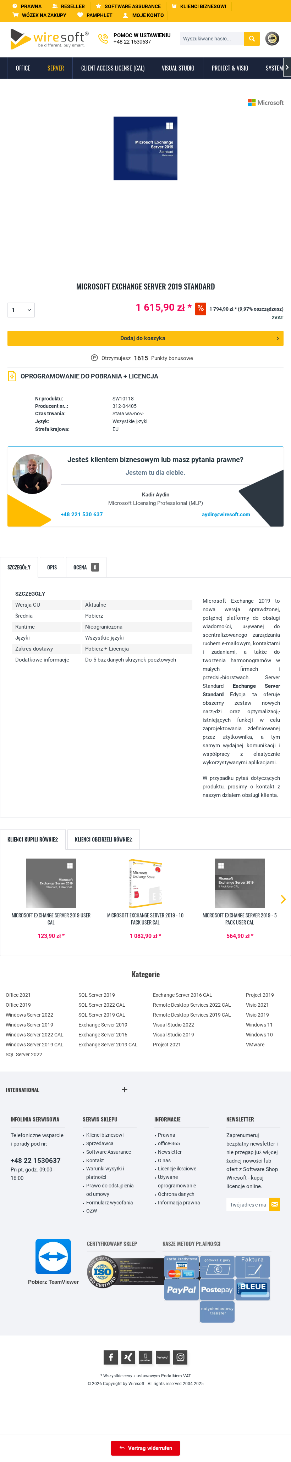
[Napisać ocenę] (145, 294)
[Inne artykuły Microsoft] (266, 102)
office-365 (169, 1143)
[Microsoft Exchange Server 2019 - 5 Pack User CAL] (240, 883)
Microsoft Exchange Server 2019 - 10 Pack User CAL (145, 919)
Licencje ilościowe (177, 1168)
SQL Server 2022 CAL (101, 1005)
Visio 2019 (257, 1015)
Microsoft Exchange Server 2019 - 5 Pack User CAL (240, 919)
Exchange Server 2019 (102, 1025)
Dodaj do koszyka (142, 338)
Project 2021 (167, 1044)
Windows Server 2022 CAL (35, 1035)
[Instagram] (180, 1357)
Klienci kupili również (32, 839)
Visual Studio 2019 (173, 1035)
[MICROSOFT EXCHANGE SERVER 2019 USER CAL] (51, 883)
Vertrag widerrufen (150, 1448)
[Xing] (128, 1357)
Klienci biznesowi (104, 1135)
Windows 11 (259, 1025)
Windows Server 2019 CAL (35, 1044)
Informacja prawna (179, 1202)
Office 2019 (18, 1005)
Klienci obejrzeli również (103, 839)
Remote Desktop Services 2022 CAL (192, 1005)
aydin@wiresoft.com (226, 514)
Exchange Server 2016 (102, 1035)
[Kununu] (163, 1357)
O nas (164, 1160)
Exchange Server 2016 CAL (182, 995)
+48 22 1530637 (36, 1161)
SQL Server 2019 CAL (101, 1015)
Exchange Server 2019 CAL (108, 1044)
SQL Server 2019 (96, 995)
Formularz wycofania (109, 1202)
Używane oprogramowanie (177, 1181)
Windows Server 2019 (29, 1025)
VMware (255, 1044)
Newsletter (170, 1152)
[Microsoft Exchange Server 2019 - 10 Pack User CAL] (145, 883)
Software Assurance (108, 1152)
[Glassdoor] (145, 1357)
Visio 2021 (257, 1005)
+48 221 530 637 (82, 514)
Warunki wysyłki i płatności (105, 1173)
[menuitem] (39, 15)
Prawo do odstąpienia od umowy (110, 1190)
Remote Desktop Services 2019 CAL (192, 1015)
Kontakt (95, 1160)
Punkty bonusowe (172, 358)
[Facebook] (111, 1357)
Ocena (85, 567)
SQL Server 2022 (24, 1054)
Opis (52, 567)
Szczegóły (19, 567)
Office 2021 (18, 995)
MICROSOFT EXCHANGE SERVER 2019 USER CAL (51, 919)
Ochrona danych (176, 1194)
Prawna (166, 1135)
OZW (91, 1211)
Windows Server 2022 (29, 1015)
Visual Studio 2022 (173, 1025)
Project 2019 (260, 995)
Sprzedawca (100, 1143)
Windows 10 (259, 1035)
